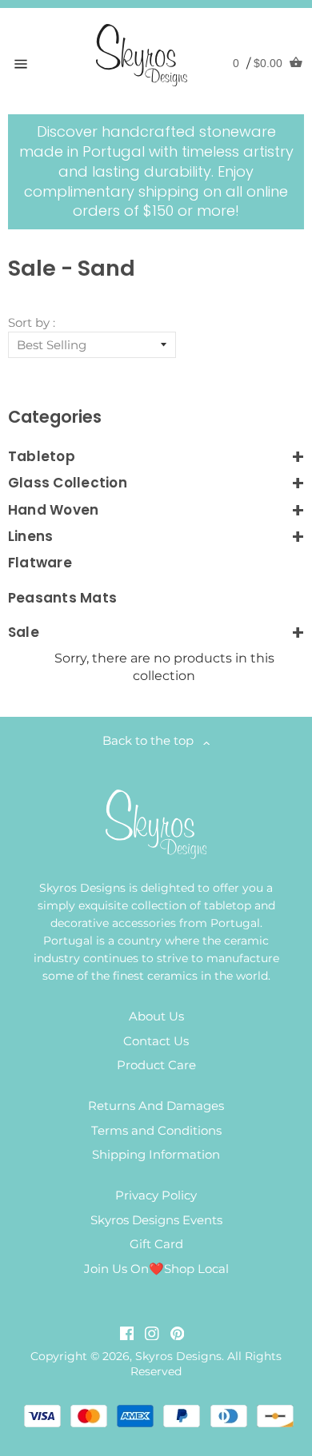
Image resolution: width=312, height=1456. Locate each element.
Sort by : (31, 322)
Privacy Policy (156, 1195)
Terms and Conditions (156, 1130)
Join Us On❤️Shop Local (156, 1268)
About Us (156, 1016)
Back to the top (152, 740)
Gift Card (156, 1243)
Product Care (156, 1064)
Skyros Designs (178, 1356)
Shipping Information (156, 1154)
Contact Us (156, 1040)
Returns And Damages (156, 1105)
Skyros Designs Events (156, 1219)
